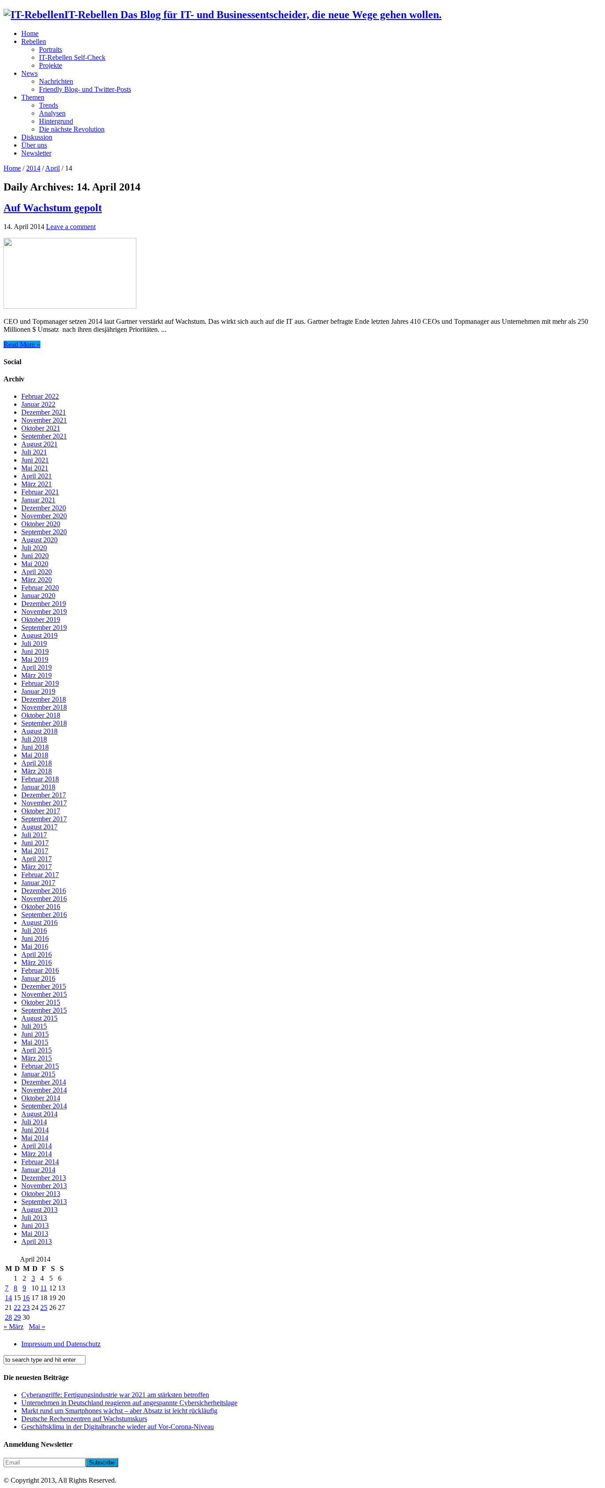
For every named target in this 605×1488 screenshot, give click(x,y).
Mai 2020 (34, 563)
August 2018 (39, 731)
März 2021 (36, 484)
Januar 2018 (38, 787)
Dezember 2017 (43, 795)
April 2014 (36, 1146)
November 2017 (44, 803)
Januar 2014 (38, 1169)
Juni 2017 (35, 843)
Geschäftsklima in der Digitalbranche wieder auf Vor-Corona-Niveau (117, 1426)
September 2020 (44, 532)
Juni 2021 (35, 460)
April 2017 (36, 858)
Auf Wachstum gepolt (53, 208)
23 (26, 1307)
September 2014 (44, 1106)
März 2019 (36, 675)
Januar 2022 (38, 404)
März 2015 (36, 1058)
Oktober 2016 (40, 906)
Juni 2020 (35, 555)
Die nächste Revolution (72, 129)
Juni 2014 (35, 1130)
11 (43, 1288)
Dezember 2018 (43, 699)
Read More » (22, 344)
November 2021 (44, 420)
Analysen (52, 113)
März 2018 (36, 771)
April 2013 (36, 1241)
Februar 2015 (40, 1066)
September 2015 (44, 1010)
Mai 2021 (34, 468)
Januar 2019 (38, 691)
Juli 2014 (34, 1122)
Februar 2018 (40, 779)
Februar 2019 (40, 683)
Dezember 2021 (43, 412)
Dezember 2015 (43, 986)
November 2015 (44, 994)
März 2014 (36, 1154)
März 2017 (36, 866)
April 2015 (36, 1050)
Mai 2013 (34, 1233)
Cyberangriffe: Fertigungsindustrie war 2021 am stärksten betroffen (115, 1395)
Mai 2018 (34, 755)
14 (8, 1298)
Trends (48, 105)
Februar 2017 (40, 874)
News (29, 73)
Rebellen (33, 41)
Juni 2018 (35, 747)
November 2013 (44, 1185)
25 (43, 1307)
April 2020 (36, 571)
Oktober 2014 (40, 1098)
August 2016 (39, 922)
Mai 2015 (34, 1042)
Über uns (34, 145)
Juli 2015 (34, 1026)
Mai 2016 (34, 946)
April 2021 (36, 476)
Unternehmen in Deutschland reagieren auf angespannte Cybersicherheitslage (129, 1402)
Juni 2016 (35, 938)
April (52, 168)
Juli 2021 (34, 452)
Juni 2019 (35, 651)
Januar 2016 (38, 978)
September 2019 (44, 627)
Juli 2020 (34, 548)
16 (26, 1298)
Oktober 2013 (40, 1193)
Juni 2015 (35, 1034)
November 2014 (44, 1090)
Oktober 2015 (40, 1002)
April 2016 (36, 954)
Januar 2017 (38, 882)
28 (8, 1317)
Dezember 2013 (43, 1177)
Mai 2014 (34, 1138)
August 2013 (39, 1209)
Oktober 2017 (40, 811)
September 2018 (44, 723)
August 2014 (39, 1114)
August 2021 (39, 444)
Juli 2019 (34, 643)
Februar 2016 (40, 970)
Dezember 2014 (43, 1082)
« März (13, 1326)
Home (30, 33)
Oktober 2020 (40, 524)
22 (17, 1307)
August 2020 (39, 540)
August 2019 (39, 635)
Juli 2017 (34, 835)
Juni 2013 (35, 1225)
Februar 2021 (40, 492)
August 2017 (39, 827)
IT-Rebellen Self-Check (72, 57)
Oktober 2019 (40, 619)
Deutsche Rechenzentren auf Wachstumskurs (84, 1418)
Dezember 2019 (43, 603)
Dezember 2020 (43, 508)
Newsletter (36, 153)
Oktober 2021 (40, 428)
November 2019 (44, 611)
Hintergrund (56, 121)
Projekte (50, 65)
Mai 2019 (34, 659)
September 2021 (44, 436)
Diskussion (36, 137)
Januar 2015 (38, 1074)
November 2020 (44, 516)
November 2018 (44, 707)
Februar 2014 (40, 1162)
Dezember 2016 (43, 890)
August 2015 (39, 1018)
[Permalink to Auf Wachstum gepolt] (70, 306)
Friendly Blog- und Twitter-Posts (85, 89)
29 (17, 1317)
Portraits (50, 49)
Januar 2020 (38, 595)
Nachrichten (56, 81)
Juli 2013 (34, 1217)
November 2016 (44, 898)
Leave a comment (71, 226)
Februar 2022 (40, 396)
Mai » (37, 1326)
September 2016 (44, 914)
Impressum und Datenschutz (61, 1344)
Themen (32, 97)
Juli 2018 (34, 739)
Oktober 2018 (40, 715)
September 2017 (44, 819)
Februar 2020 (40, 587)
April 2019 (36, 667)
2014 (33, 168)
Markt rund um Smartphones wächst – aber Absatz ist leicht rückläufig (119, 1410)
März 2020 (36, 579)
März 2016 (36, 962)
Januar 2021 (38, 500)
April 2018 (36, 763)
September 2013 (44, 1201)
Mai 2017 (34, 851)
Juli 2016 (34, 930)
